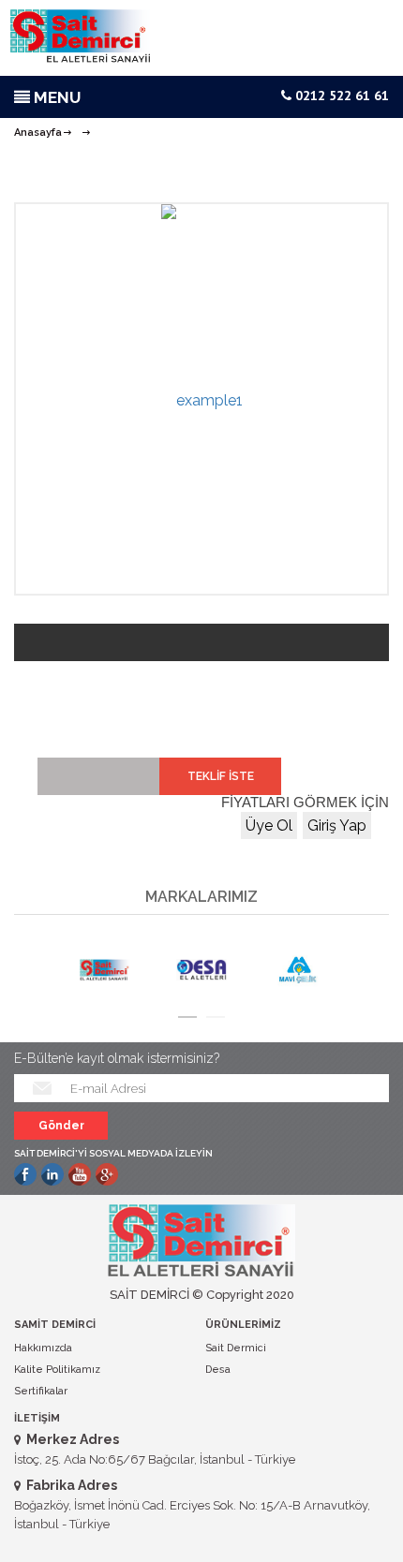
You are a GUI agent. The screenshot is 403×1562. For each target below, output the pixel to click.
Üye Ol (269, 825)
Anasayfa (38, 132)
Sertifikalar (40, 1391)
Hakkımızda (43, 1348)
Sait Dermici (235, 1348)
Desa (218, 1369)
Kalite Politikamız (57, 1369)
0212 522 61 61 (340, 95)
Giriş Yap (336, 825)
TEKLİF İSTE (220, 776)
